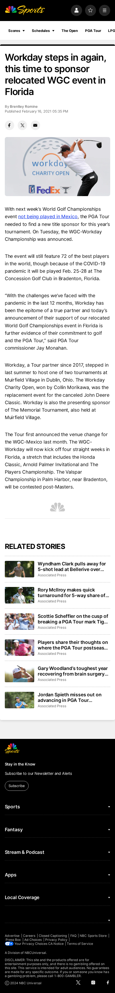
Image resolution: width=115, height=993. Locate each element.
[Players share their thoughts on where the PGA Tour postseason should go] (19, 647)
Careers (29, 936)
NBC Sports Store (93, 936)
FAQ (73, 936)
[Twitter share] (22, 125)
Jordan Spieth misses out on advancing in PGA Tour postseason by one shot (69, 697)
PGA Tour (93, 30)
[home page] (25, 10)
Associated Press (52, 575)
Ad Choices (33, 940)
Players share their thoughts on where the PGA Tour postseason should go (74, 645)
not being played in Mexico (48, 216)
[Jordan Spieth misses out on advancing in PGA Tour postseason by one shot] (19, 700)
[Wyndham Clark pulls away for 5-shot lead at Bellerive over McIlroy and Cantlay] (19, 569)
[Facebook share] (9, 125)
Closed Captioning (53, 936)
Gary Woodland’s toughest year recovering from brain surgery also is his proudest (73, 671)
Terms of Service (80, 944)
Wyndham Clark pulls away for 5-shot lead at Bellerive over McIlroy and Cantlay (72, 566)
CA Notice (56, 944)
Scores (14, 30)
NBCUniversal (35, 953)
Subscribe (17, 786)
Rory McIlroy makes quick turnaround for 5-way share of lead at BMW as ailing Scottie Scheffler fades (71, 592)
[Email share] (35, 125)
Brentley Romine (24, 106)
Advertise (12, 936)
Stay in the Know (20, 764)
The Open (70, 30)
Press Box (13, 940)
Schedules (41, 30)
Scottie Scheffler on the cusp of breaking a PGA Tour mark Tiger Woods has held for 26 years (73, 618)
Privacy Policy (56, 940)
